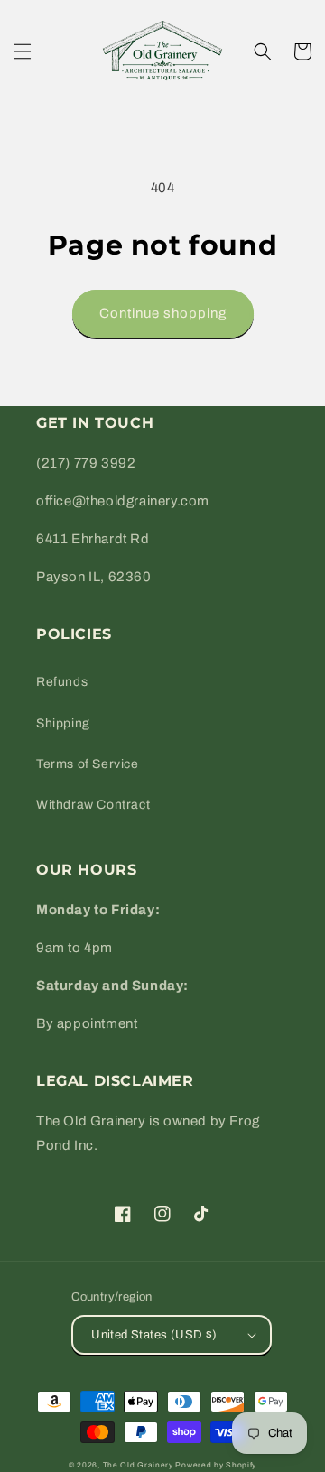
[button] (22, 51)
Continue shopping (163, 313)
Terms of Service (87, 764)
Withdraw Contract (93, 804)
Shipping (63, 723)
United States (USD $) (154, 1335)
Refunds (62, 682)
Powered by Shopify (215, 1465)
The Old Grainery (138, 1465)
